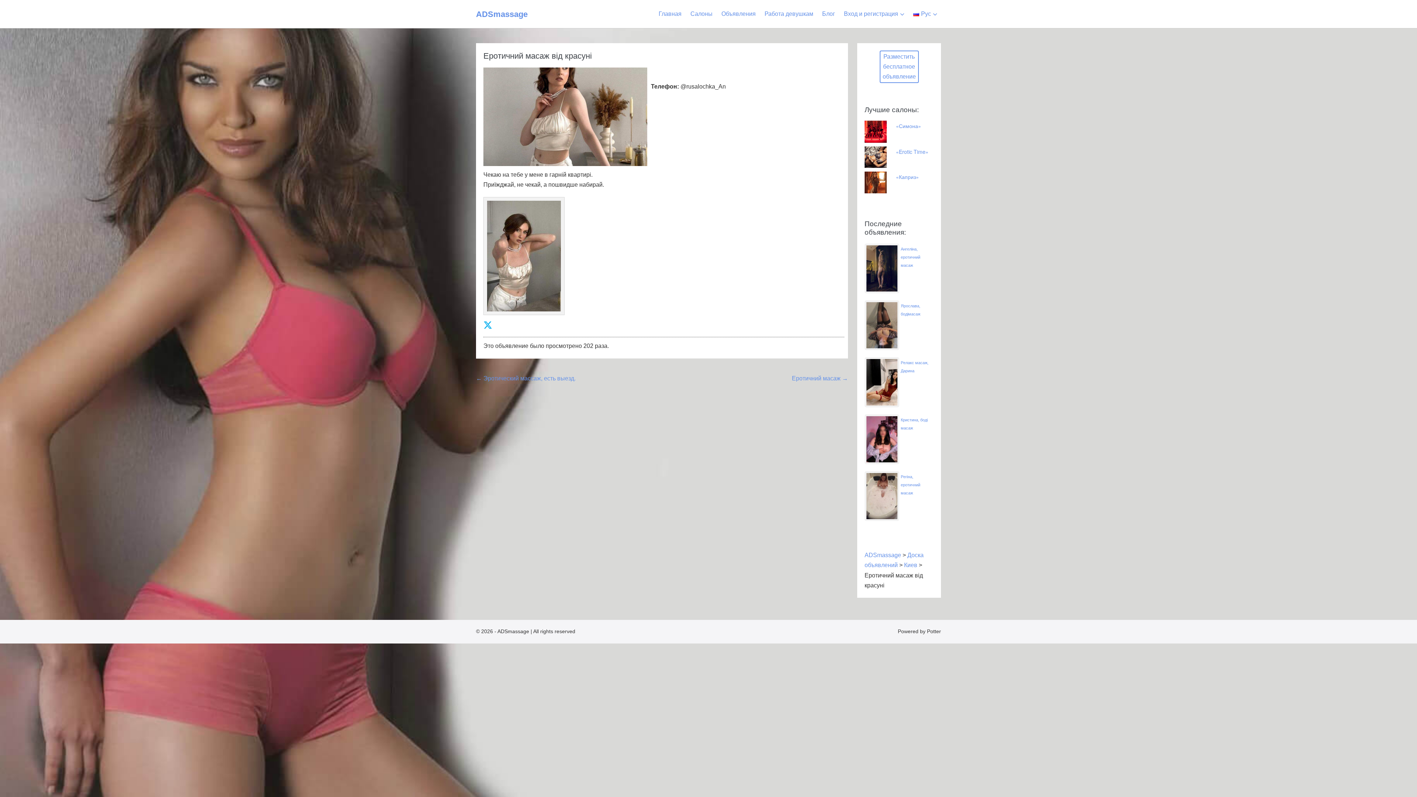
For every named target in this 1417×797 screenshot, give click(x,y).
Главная (670, 14)
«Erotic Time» (912, 151)
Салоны (701, 14)
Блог (828, 14)
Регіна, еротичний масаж (910, 485)
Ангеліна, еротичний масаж (910, 257)
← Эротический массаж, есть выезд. (526, 378)
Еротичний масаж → (820, 378)
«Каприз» (907, 176)
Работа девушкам (789, 14)
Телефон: (665, 86)
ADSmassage (502, 14)
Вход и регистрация (871, 14)
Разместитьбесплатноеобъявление (899, 67)
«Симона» (908, 126)
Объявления (738, 14)
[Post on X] (487, 325)
